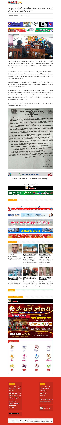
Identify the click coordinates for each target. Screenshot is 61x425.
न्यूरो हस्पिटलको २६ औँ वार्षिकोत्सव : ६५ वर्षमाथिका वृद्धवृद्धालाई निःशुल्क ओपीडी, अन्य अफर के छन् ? (15, 278)
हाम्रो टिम (10, 420)
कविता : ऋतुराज (11, 255)
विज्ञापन (18, 420)
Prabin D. (50, 421)
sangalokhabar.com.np (28, 420)
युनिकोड (21, 420)
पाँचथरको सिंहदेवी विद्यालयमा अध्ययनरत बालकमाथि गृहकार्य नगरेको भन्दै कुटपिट (45, 278)
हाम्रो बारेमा (14, 420)
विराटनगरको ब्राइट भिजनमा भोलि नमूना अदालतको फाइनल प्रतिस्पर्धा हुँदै (30, 278)
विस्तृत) (17, 399)
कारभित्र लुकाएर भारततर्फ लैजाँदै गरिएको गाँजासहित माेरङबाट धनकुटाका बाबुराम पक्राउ (29, 256)
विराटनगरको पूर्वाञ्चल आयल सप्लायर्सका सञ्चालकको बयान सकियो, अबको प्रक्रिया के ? (45, 256)
